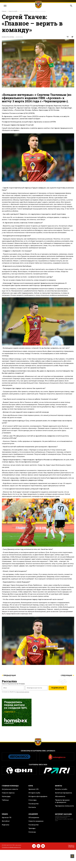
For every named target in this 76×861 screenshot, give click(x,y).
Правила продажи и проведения (62, 801)
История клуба (34, 793)
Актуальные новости (10, 789)
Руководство (33, 804)
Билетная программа (63, 793)
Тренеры (31, 828)
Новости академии (35, 821)
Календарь (6, 796)
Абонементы (60, 796)
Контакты (32, 807)
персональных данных (22, 692)
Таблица (5, 800)
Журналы (5, 825)
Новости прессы (8, 793)
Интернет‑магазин (63, 814)
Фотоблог (6, 821)
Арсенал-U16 (33, 789)
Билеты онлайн (61, 789)
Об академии (33, 817)
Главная (4, 11)
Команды (32, 832)
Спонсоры (32, 800)
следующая (66, 675)
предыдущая (9, 675)
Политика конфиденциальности (11, 847)
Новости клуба (13, 11)
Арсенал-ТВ (6, 817)
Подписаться (57, 688)
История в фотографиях (37, 796)
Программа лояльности (64, 806)
